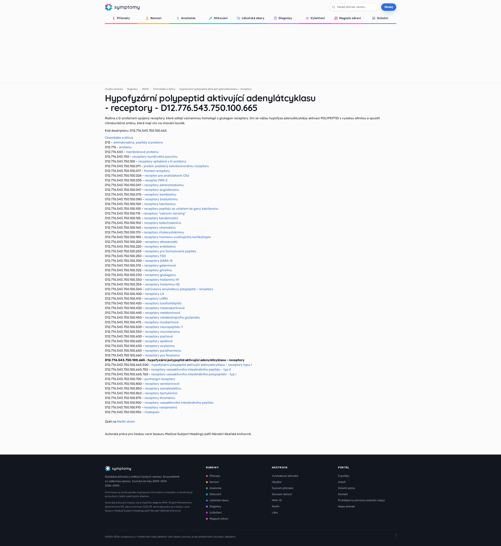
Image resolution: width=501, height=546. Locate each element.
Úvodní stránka (114, 89)
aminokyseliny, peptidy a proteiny (138, 142)
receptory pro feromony (162, 355)
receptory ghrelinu (158, 270)
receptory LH (154, 294)
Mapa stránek (346, 506)
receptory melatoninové (162, 313)
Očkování (221, 18)
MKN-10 (277, 500)
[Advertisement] (250, 53)
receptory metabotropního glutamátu (172, 317)
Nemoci (155, 18)
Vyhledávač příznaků (285, 476)
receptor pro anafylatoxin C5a (167, 175)
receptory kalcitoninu (160, 204)
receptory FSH (155, 256)
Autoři (341, 482)
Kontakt (343, 494)
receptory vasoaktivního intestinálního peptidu (179, 402)
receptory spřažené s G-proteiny (162, 161)
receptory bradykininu (161, 199)
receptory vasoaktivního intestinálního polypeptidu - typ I (193, 374)
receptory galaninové (160, 265)
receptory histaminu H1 (162, 279)
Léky (275, 512)
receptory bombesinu (160, 194)
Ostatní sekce (346, 488)
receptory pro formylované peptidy (170, 251)
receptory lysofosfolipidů (163, 303)
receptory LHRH (156, 298)
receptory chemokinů (160, 227)
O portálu (343, 476)
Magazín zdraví (350, 18)
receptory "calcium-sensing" (165, 213)
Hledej (388, 7)
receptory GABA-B (158, 261)
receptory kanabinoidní (161, 218)
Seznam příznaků (282, 488)
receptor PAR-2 (156, 180)
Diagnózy (285, 18)
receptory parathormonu (163, 350)
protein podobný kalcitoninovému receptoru (176, 166)
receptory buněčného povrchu (155, 156)
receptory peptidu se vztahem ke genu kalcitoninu (181, 209)
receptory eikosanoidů (161, 242)
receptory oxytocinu (160, 346)
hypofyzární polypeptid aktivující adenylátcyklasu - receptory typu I (202, 365)
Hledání (276, 482)
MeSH (145, 89)
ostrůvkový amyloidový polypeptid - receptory (179, 289)
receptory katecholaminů (162, 223)
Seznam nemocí (282, 494)
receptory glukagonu (160, 275)
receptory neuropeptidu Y (164, 327)
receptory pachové (159, 336)
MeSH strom (126, 421)
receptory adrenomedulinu (164, 185)
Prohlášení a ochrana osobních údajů (361, 500)
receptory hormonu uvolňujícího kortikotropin (177, 237)
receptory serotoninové (162, 384)
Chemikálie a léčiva (164, 89)
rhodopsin (151, 412)
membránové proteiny (142, 152)
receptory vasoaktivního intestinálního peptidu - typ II (191, 369)
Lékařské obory (253, 18)
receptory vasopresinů (160, 407)
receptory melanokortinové (165, 308)
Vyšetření (317, 18)
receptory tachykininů (161, 393)
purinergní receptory (159, 379)
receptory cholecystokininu (164, 232)
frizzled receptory (157, 171)
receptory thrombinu (159, 398)
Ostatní (382, 18)
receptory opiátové (159, 341)
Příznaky (123, 18)
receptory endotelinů (160, 246)
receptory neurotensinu (162, 332)
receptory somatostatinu (163, 388)
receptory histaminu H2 (162, 284)
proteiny (125, 147)
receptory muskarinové (161, 322)
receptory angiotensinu (161, 190)
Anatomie (188, 18)
